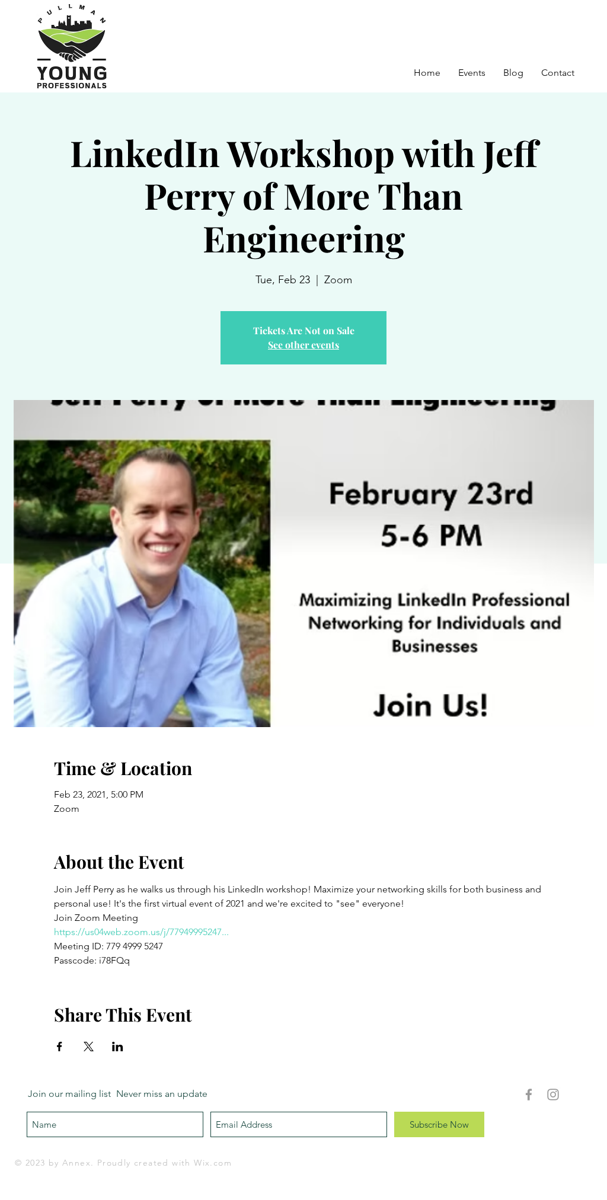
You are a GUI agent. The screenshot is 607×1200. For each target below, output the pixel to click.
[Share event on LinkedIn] (117, 1046)
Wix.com (213, 1162)
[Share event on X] (88, 1046)
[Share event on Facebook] (59, 1046)
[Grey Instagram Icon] (553, 1094)
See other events (303, 344)
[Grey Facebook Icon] (528, 1094)
